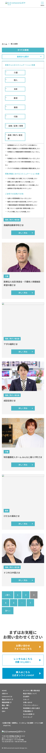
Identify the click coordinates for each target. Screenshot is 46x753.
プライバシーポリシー (30, 705)
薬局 (16, 107)
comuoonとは (7, 696)
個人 (16, 80)
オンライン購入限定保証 (31, 690)
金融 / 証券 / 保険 (15, 125)
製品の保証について (30, 693)
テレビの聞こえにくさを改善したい (18, 212)
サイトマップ (27, 717)
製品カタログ (6, 699)
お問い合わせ (27, 702)
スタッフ (26, 699)
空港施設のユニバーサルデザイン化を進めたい (22, 145)
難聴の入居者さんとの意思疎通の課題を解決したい (23, 148)
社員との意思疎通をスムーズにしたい (19, 198)
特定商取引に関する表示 (31, 708)
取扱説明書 (5, 702)
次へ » (7, 610)
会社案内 (26, 696)
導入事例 (5, 708)
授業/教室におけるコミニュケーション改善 (22, 173)
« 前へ (7, 595)
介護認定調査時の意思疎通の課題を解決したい (22, 205)
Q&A (3, 711)
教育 (16, 98)
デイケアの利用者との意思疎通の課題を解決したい (23, 168)
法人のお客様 (27, 714)
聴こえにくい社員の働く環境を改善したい (20, 208)
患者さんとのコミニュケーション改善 (20, 65)
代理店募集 (27, 711)
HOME (4, 690)
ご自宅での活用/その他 (14, 193)
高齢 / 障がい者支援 (15, 137)
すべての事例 (23, 50)
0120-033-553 (9, 741)
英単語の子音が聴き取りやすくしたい (19, 188)
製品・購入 (5, 705)
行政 (16, 116)
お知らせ (5, 693)
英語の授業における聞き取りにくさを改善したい (23, 185)
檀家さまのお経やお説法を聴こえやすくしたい (22, 202)
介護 (16, 72)
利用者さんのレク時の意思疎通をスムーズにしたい (23, 158)
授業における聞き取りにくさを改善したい (20, 182)
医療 (15, 89)
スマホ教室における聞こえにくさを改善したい (22, 178)
